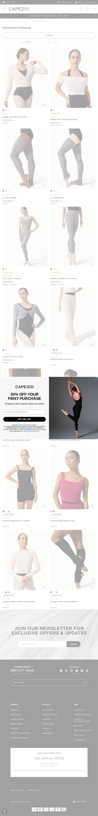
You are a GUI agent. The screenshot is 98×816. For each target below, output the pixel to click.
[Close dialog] (95, 379)
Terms (37, 431)
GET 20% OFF (24, 419)
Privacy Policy (27, 431)
